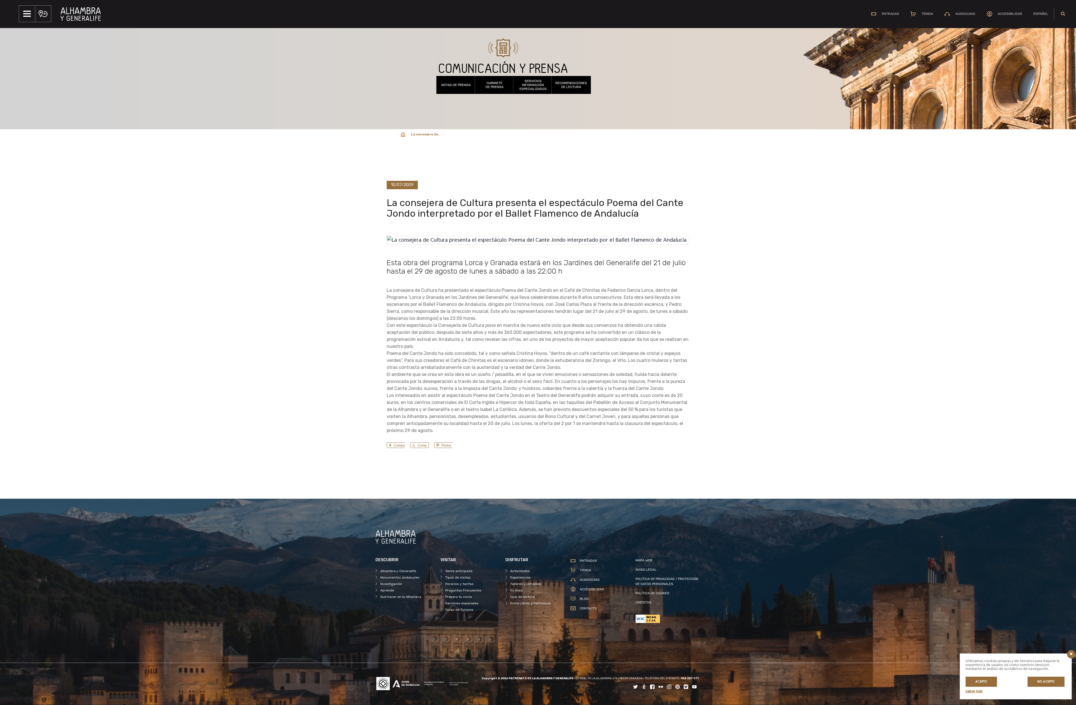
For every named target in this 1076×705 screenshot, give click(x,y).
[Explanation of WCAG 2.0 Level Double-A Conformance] (668, 618)
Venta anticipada (458, 571)
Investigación (391, 584)
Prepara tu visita (458, 597)
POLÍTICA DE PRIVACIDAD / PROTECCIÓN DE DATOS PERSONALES (667, 581)
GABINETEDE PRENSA (495, 85)
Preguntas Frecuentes (463, 590)
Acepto (981, 682)
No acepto (1046, 682)
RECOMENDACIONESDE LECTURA (571, 85)
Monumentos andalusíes (399, 577)
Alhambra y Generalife (398, 571)
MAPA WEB (644, 560)
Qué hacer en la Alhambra (400, 597)
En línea (516, 590)
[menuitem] (1041, 14)
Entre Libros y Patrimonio (530, 603)
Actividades (520, 571)
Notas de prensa (456, 85)
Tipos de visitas (458, 577)
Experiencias (520, 577)
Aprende (387, 590)
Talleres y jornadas (525, 584)
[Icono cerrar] (1071, 654)
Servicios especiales (462, 603)
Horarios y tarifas (459, 584)
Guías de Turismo (459, 610)
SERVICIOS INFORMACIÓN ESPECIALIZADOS (533, 85)
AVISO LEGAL (646, 570)
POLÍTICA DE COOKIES (652, 593)
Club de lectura (522, 597)
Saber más (974, 691)
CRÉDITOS (643, 602)
